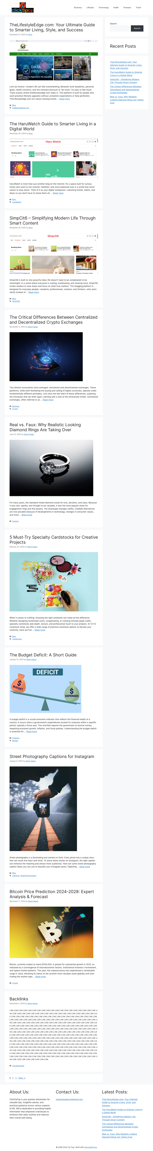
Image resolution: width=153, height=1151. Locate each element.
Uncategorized (18, 1066)
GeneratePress (90, 1147)
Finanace (127, 7)
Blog (14, 105)
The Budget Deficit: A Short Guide (43, 654)
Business (78, 7)
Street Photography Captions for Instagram (52, 756)
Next (21, 1078)
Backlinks (19, 998)
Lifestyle (90, 7)
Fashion (15, 521)
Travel (138, 7)
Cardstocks (17, 639)
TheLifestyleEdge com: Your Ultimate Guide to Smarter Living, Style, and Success (52, 27)
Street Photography (28, 876)
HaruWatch (16, 202)
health (116, 7)
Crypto (15, 409)
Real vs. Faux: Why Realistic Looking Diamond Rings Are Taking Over (45, 427)
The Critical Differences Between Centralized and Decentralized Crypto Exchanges (54, 320)
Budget (15, 741)
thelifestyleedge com (20, 108)
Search (113, 23)
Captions (16, 876)
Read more (64, 99)
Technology (104, 7)
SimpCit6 (16, 301)
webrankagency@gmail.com (69, 1099)
